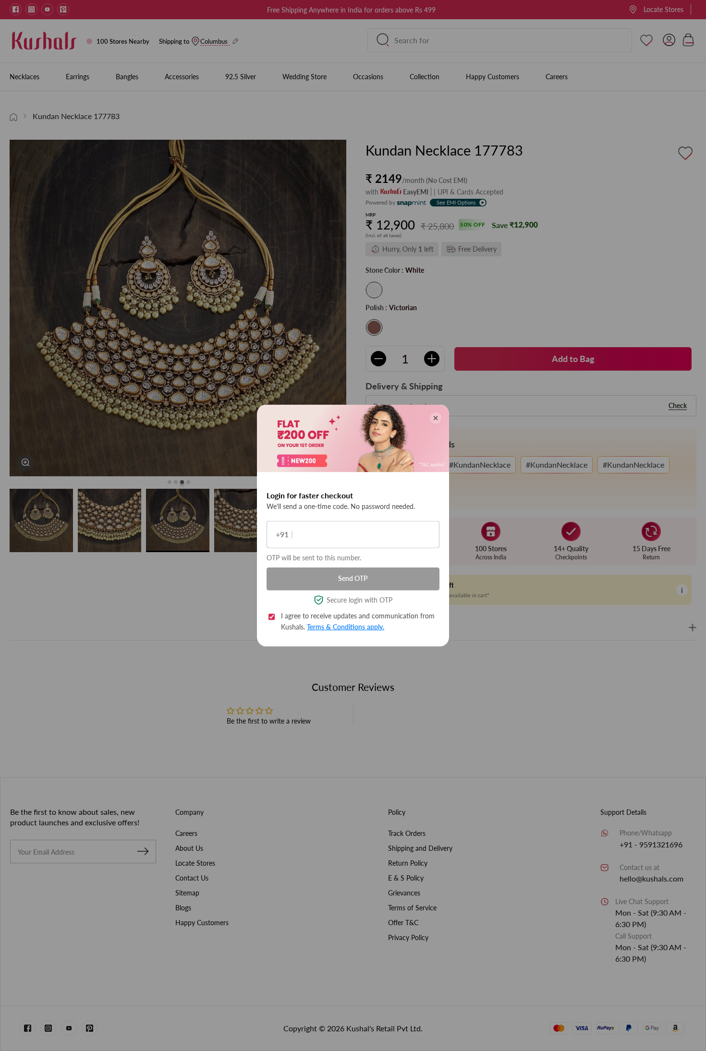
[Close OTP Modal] (435, 417)
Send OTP (353, 578)
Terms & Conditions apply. (345, 626)
